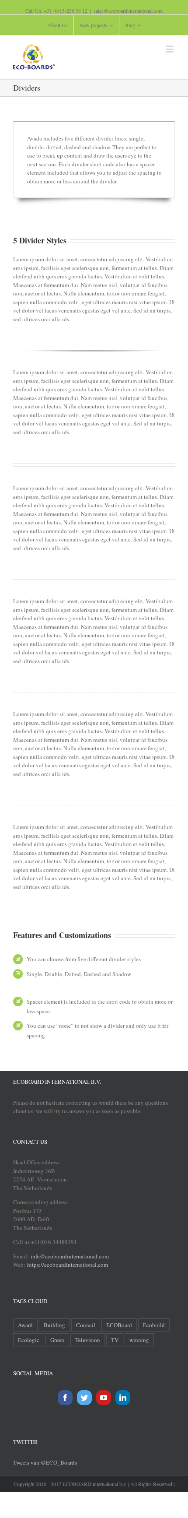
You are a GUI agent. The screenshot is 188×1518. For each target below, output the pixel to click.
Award (25, 1325)
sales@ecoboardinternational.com (128, 10)
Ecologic (28, 1340)
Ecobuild (154, 1325)
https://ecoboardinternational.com (67, 1265)
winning (139, 1340)
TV (114, 1340)
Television (87, 1340)
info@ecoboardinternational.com (69, 1256)
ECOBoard (119, 1325)
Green (57, 1340)
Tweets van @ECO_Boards (45, 1462)
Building (54, 1325)
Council (85, 1325)
